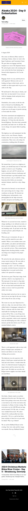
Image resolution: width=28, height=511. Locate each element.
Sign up (14, 495)
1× (11, 340)
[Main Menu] (25, 2)
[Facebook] (15, 493)
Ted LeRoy (5, 22)
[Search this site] (22, 2)
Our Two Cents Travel (12, 490)
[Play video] (14, 335)
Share (23, 20)
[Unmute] (18, 340)
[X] (12, 493)
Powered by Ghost (14, 499)
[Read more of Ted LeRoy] (3, 18)
